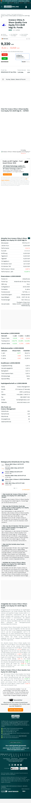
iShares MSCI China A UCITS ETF (14, 464)
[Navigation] (1, 7)
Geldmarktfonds (6, 421)
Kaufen (26, 174)
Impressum (6, 758)
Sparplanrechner (19, 559)
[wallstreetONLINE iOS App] (15, 769)
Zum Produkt (7, 174)
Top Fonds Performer (16, 14)
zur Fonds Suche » (26, 489)
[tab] (15, 498)
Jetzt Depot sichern (15, 742)
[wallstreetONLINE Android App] (24, 769)
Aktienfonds (5, 411)
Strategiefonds (5, 419)
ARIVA (11, 774)
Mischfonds (4, 416)
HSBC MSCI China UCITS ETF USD (14, 483)
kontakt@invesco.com (23, 399)
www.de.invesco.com (23, 402)
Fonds (8, 14)
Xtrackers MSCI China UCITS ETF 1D (15, 475)
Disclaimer (14, 758)
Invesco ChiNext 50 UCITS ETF (13, 472)
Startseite (3, 14)
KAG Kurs (25, 243)
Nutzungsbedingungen (15, 761)
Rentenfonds (5, 414)
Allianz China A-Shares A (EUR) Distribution (17, 479)
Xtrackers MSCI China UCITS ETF (14, 468)
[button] (14, 495)
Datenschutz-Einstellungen (15, 760)
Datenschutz (23, 758)
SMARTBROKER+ (23, 736)
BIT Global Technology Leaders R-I (13, 168)
